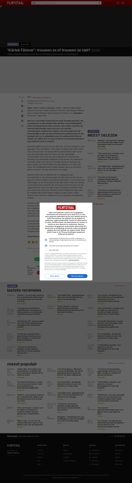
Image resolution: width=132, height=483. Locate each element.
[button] (66, 250)
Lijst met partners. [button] (73, 260)
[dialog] (66, 241)
